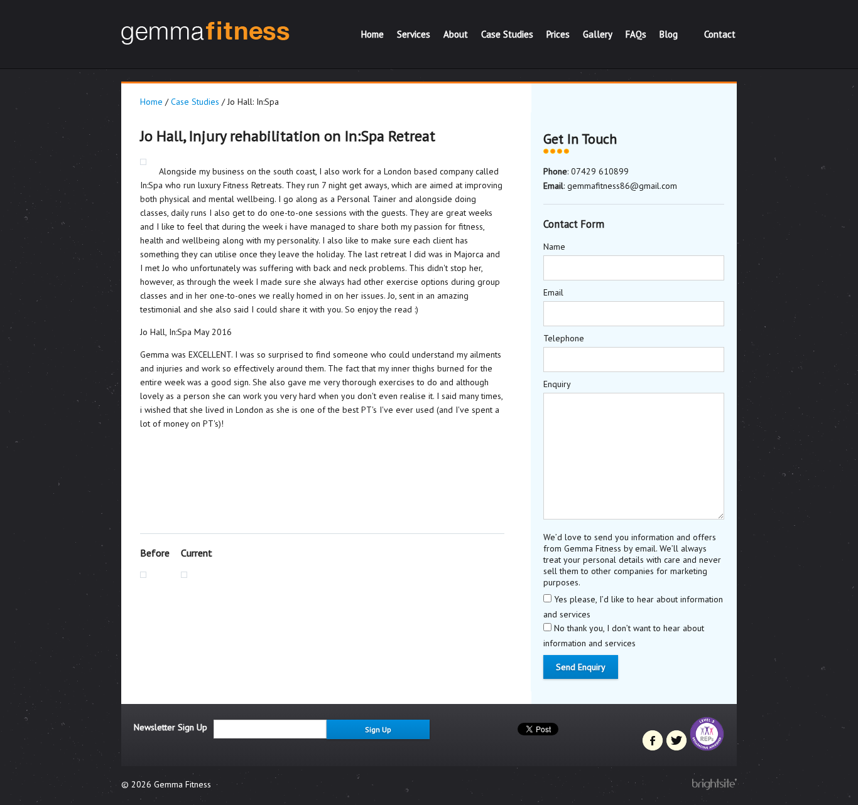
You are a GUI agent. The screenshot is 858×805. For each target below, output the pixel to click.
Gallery (597, 34)
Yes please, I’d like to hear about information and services (633, 607)
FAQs (636, 34)
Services (413, 34)
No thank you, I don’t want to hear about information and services (623, 635)
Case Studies (507, 34)
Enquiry (557, 384)
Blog (669, 34)
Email (553, 292)
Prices (558, 34)
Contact (720, 34)
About (455, 34)
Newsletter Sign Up (170, 727)
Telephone (563, 338)
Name (554, 246)
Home (372, 34)
